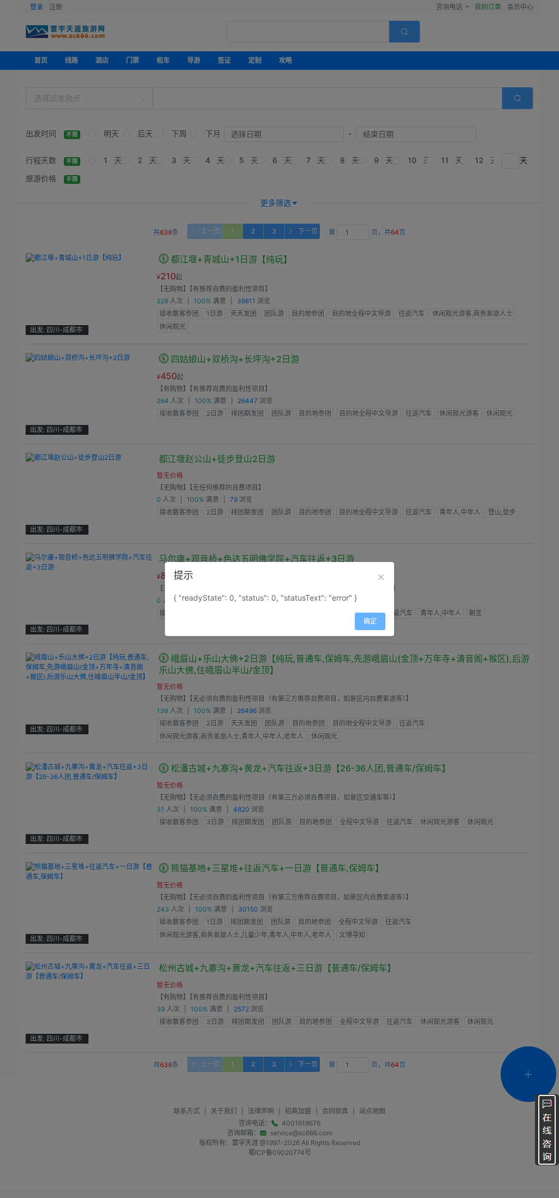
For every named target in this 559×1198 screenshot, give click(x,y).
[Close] (381, 577)
